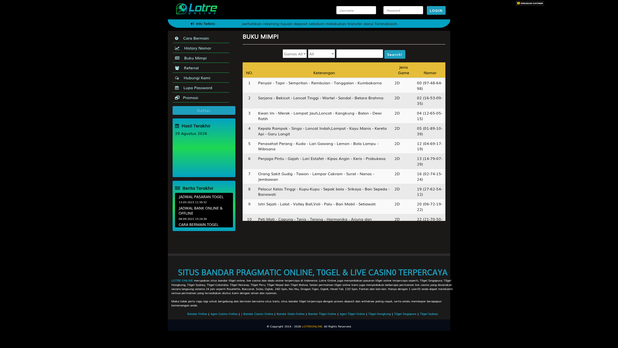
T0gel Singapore (405, 314)
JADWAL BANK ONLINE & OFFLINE (201, 210)
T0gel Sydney (429, 314)
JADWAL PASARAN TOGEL (201, 196)
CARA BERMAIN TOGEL (198, 224)
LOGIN (436, 10)
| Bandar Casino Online (257, 314)
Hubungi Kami (195, 77)
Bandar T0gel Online (322, 314)
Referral (190, 68)
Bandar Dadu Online (291, 314)
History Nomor (196, 48)
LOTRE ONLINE (182, 280)
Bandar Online (197, 314)
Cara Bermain (195, 38)
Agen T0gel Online (353, 314)
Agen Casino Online (225, 314)
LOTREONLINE (312, 326)
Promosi (190, 97)
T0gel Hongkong (380, 314)
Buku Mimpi (194, 58)
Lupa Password (196, 87)
